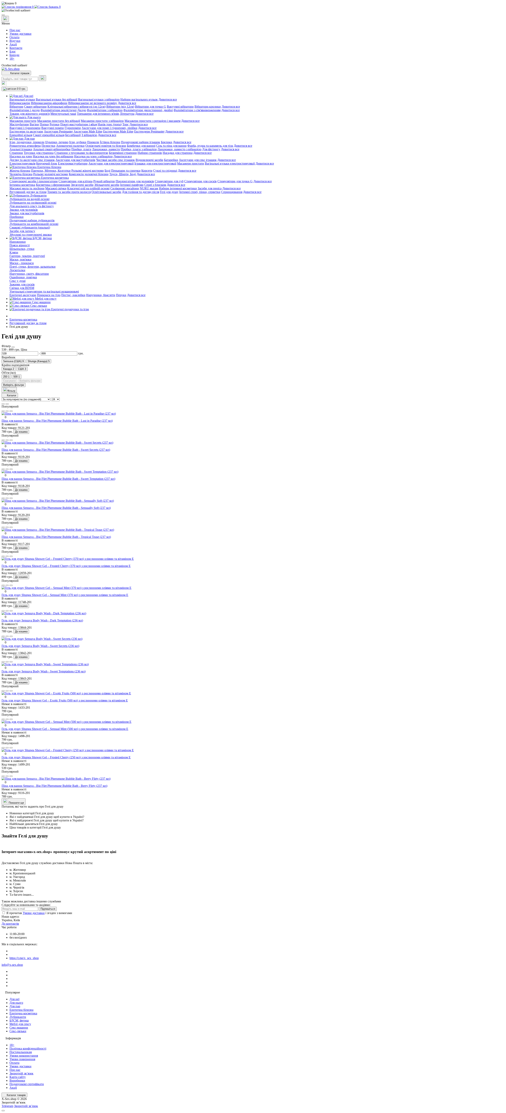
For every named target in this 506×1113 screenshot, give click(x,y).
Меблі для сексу (20, 1024)
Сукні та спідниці (165, 170)
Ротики (54, 124)
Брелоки (166, 142)
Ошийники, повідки (23, 277)
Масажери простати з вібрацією (102, 120)
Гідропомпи (73, 128)
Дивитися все (168, 99)
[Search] (42, 78)
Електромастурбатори (73, 163)
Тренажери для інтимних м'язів (98, 113)
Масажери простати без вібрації (58, 120)
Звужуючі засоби (82, 184)
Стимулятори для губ (169, 181)
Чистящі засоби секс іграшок (115, 160)
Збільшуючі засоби (106, 184)
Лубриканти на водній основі (29, 199)
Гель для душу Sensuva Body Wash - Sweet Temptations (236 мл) (44, 671)
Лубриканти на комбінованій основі (33, 224)
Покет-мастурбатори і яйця (78, 124)
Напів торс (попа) (110, 124)
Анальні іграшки (20, 149)
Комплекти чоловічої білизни (89, 174)
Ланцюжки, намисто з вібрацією (179, 149)
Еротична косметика (23, 319)
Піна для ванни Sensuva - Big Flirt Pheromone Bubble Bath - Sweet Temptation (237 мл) (58, 478)
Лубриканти (17, 1017)
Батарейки (171, 160)
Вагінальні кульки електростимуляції (230, 163)
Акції (13, 44)
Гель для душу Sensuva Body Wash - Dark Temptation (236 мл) (42, 620)
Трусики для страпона (39, 152)
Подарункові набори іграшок (140, 142)
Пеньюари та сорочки (126, 170)
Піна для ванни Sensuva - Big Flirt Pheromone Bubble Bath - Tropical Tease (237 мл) (56, 537)
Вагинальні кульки (22, 99)
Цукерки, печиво (56, 142)
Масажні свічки (55, 188)
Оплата (14, 37)
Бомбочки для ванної (141, 145)
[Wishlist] (7, 411)
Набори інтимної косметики (178, 188)
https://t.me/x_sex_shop (24, 958)
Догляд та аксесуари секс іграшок (32, 160)
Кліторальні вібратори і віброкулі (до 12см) (76, 106)
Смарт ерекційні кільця (48, 135)
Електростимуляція (22, 163)
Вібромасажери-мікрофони (49, 103)
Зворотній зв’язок (21, 1073)
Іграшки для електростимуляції (155, 163)
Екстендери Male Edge (118, 131)
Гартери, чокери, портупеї (27, 256)
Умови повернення (22, 1059)
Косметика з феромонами (53, 184)
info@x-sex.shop (12, 964)
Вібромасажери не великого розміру (92, 103)
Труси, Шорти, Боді (122, 174)
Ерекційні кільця (20, 135)
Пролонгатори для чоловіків (135, 181)
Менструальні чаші (63, 113)
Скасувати (9, 380)
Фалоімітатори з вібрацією (105, 110)
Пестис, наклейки (73, 295)
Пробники (16, 216)
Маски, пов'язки (20, 259)
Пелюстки (48, 145)
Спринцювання (231, 192)
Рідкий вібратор (104, 181)
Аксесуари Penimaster (58, 131)
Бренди (14, 55)
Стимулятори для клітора (76, 181)
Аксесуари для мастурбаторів (75, 160)
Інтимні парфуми (131, 184)
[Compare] (11, 411)
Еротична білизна (21, 1009)
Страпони (16, 152)
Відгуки (14, 40)
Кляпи (13, 252)
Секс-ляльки (17, 1031)
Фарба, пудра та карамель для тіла (210, 145)
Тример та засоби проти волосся (69, 192)
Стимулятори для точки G (235, 181)
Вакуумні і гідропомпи (25, 128)
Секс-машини (18, 1027)
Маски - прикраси (21, 263)
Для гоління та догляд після (140, 192)
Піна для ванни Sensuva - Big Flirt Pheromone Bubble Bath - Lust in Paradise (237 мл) (57, 420)
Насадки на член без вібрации (53, 156)
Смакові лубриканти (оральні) (29, 227)
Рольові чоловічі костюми (50, 174)
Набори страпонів (150, 152)
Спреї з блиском (155, 184)
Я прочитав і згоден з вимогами (39, 913)
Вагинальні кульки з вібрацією (99, 99)
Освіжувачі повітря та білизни (105, 145)
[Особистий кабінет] (253, 10)
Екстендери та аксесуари (26, 131)
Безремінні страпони (123, 152)
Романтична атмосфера (25, 145)
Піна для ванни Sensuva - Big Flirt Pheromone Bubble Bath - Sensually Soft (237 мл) (56, 507)
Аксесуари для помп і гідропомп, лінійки (109, 128)
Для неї (14, 999)
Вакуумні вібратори (180, 106)
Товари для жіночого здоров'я (29, 113)
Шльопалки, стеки (21, 248)
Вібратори (16, 106)
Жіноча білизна (19, 170)
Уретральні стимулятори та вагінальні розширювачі (44, 291)
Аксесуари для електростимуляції (111, 163)
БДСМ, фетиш (19, 1020)
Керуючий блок (46, 163)
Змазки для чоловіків (23, 209)
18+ (11, 58)
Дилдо (81, 110)
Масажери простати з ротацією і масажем (152, 120)
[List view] (3, 404)
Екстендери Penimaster (149, 131)
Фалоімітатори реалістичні (58, 110)
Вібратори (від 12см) (120, 106)
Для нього (16, 1002)
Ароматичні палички (70, 145)
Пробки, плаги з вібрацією (139, 149)
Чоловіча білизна (20, 174)
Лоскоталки (17, 270)
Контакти (15, 48)
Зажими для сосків (22, 284)
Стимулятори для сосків (200, 181)
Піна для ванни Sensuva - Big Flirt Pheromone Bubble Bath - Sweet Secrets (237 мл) (56, 449)
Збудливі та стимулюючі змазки (30, 234)
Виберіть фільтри (30, 380)
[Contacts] (5, 19)
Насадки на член (20, 156)
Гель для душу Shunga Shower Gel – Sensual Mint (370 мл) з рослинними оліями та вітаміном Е (65, 595)
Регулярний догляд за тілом (27, 192)
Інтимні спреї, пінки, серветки (199, 192)
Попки (44, 124)
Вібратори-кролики (207, 106)
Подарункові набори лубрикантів (32, 220)
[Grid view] (7, 404)
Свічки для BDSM (21, 288)
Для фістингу (211, 149)
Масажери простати (22, 120)
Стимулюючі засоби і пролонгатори (33, 181)
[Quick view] (3, 411)
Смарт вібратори (35, 106)
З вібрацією (89, 135)
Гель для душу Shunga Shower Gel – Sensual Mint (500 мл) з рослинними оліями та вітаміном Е (65, 729)
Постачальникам (20, 1052)
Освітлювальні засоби (106, 192)
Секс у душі (17, 280)
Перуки (121, 295)
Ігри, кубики (77, 142)
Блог (12, 51)
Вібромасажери (19, 103)
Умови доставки (20, 33)
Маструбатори (19, 124)
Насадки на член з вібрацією (93, 156)
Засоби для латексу (22, 231)
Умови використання (23, 1055)
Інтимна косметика (22, 184)
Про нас (14, 30)
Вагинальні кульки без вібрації (56, 99)
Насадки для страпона (178, 152)
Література (127, 113)
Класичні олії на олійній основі (88, 188)
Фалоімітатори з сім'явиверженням (197, 110)
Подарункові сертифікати (26, 1084)
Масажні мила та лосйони (26, 188)
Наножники (17, 241)
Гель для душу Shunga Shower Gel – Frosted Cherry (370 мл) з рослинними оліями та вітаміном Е (66, 566)
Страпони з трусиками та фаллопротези (81, 152)
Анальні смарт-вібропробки (52, 149)
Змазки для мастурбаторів (26, 213)
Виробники (17, 1080)
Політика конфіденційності (27, 1048)
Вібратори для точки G (150, 106)
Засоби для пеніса (210, 188)
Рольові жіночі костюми (87, 170)
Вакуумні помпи (52, 128)
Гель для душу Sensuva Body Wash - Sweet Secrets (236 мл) (40, 646)
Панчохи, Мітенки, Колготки (51, 170)
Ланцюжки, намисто (106, 149)
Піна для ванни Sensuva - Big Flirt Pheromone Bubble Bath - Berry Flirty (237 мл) (54, 785)
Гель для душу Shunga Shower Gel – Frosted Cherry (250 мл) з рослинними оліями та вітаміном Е (66, 757)
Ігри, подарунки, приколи (26, 142)
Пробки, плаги (81, 149)
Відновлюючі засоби (149, 160)
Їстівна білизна (110, 142)
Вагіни (34, 124)
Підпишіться (48, 908)
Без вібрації (73, 135)
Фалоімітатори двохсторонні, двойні (148, 110)
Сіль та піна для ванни (171, 145)
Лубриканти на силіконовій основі (32, 202)
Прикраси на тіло (48, 295)
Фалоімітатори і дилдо (24, 110)
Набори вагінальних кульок (139, 99)
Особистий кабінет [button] (14, 65)
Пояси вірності (19, 245)
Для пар (14, 1006)
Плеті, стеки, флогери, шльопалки (32, 266)
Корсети (146, 170)
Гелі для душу (169, 192)
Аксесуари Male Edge (88, 131)
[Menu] (3, 15)
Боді (107, 170)
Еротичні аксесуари (22, 295)
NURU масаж (149, 188)
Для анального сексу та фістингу (31, 206)
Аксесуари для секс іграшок (198, 160)
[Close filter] (13, 347)
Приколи (93, 142)
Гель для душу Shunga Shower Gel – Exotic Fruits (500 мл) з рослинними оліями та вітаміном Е (65, 700)
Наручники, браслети (100, 295)
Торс (125, 124)
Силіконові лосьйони (124, 188)
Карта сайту (17, 1077)
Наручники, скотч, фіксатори (29, 273)
